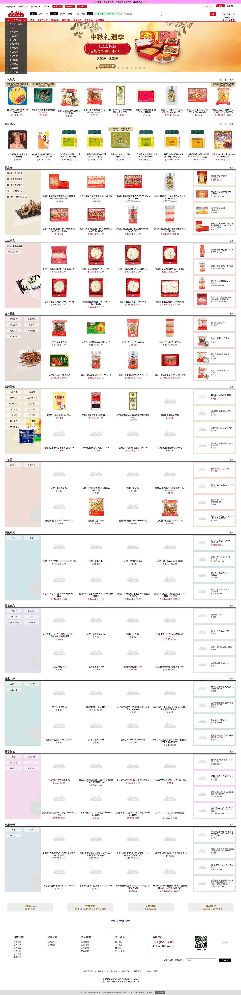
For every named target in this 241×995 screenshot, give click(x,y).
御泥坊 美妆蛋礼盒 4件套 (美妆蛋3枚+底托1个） (222, 794)
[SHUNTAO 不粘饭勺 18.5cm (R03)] (202, 867)
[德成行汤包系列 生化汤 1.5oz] (202, 372)
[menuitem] (14, 6)
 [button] (25, 23)
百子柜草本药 (100, 14)
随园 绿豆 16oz (217, 615)
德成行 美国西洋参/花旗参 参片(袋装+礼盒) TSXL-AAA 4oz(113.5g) (222, 226)
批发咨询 (17, 956)
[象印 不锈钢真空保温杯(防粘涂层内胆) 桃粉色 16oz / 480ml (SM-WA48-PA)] (202, 883)
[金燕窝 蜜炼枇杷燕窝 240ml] (202, 251)
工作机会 (119, 944)
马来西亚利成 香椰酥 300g (221, 648)
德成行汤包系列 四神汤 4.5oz (220, 356)
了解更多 (148, 992)
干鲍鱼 (62, 14)
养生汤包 (128, 14)
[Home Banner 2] (120, 47)
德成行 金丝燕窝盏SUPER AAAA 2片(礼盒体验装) (221, 299)
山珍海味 (14, 47)
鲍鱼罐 (70, 14)
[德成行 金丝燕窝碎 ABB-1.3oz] (202, 283)
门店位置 (113, 971)
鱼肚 (83, 14)
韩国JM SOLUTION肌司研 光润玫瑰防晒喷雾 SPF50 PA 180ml (222, 810)
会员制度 (17, 947)
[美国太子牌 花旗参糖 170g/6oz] (202, 178)
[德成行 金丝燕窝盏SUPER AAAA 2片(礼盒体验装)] (202, 299)
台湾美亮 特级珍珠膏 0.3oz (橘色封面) (221, 761)
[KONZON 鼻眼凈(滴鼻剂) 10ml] (202, 413)
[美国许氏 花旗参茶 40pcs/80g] (202, 210)
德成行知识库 (229, 19)
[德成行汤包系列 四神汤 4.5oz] (202, 356)
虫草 (40, 14)
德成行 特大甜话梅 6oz (220, 632)
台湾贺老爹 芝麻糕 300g (220, 664)
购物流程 (17, 941)
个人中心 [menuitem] (205, 6)
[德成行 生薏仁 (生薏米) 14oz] (202, 486)
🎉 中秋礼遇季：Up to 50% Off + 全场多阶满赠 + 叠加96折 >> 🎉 (120, 1)
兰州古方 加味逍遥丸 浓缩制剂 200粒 (222, 445)
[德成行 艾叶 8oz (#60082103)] (202, 502)
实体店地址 (119, 950)
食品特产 (14, 51)
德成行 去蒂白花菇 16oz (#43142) (220, 543)
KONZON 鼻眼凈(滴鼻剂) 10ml (221, 413)
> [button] (226, 79)
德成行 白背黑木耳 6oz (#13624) (220, 591)
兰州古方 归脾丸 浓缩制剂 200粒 (221, 397)
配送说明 (51, 941)
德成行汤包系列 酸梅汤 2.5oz (220, 340)
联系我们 (119, 947)
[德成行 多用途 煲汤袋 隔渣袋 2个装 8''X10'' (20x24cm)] (202, 851)
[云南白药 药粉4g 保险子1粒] (202, 429)
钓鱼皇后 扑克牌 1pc (219, 721)
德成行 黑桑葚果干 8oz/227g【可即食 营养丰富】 (222, 518)
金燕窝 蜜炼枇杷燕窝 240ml (222, 250)
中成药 (120, 14)
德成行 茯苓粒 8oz (218, 323)
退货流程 (85, 944)
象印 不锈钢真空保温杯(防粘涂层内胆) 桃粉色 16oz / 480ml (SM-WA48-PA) (222, 883)
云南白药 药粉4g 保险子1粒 (222, 429)
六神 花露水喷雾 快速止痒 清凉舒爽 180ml (222, 689)
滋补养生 (14, 31)
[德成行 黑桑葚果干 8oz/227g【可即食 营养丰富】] (202, 518)
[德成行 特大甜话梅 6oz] (202, 632)
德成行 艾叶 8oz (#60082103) (217, 502)
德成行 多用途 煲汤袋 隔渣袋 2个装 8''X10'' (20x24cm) (222, 851)
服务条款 (137, 971)
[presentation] (120, 47)
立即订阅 (225, 960)
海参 (90, 14)
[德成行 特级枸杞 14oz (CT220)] (202, 575)
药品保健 (14, 35)
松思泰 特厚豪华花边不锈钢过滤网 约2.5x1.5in (222, 737)
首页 (32, 19)
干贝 (77, 14)
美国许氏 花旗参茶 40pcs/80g (218, 210)
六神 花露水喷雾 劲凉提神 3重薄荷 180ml (222, 705)
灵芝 (46, 14)
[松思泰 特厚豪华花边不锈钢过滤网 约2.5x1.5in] (202, 737)
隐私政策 (125, 971)
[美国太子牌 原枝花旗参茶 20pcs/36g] (202, 194)
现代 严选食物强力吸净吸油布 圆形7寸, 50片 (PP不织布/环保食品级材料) (222, 835)
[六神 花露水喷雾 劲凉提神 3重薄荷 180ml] (202, 705)
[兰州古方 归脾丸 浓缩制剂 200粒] (202, 397)
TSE (16, 14)
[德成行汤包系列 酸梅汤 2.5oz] (202, 340)
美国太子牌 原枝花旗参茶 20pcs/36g (221, 194)
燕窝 (33, 14)
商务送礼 (17, 953)
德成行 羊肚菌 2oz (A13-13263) (220, 559)
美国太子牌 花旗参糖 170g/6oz (219, 178)
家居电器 (14, 63)
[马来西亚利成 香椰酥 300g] (202, 648)
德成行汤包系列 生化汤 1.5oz (220, 372)
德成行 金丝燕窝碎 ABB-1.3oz (220, 283)
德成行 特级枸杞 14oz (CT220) (219, 575)
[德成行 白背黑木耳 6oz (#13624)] (202, 591)
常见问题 (17, 950)
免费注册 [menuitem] (230, 6)
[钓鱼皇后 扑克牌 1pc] (202, 721)
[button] (24, 20)
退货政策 (85, 941)
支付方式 (17, 944)
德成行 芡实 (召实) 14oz (220, 469)
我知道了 (160, 992)
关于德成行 (119, 941)
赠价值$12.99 (12, 83)
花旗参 (53, 14)
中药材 (13, 39)
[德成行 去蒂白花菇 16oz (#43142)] (202, 543)
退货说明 (85, 947)
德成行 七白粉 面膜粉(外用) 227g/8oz (222, 778)
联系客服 (85, 950)
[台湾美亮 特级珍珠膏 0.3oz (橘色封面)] (202, 762)
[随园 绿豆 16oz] (202, 616)
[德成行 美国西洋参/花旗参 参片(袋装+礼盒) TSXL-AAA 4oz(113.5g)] (202, 226)
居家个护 (14, 55)
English (149, 971)
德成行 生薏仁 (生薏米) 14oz (222, 486)
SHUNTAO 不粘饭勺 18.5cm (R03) (222, 867)
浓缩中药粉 (111, 14)
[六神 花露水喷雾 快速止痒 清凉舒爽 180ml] (202, 689)
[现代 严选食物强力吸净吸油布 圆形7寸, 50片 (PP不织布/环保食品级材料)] (202, 835)
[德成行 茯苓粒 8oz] (202, 324)
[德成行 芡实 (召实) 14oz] (202, 470)
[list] (81, 14)
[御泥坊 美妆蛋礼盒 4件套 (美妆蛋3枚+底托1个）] (202, 794)
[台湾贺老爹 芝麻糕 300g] (202, 664)
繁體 (155, 971)
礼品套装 (14, 67)
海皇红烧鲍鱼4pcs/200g (19, 84)
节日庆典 (14, 71)
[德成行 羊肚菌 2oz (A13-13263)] (202, 559)
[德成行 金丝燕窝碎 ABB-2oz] (202, 267)
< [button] (220, 79)
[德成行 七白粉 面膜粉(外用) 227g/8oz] (202, 778)
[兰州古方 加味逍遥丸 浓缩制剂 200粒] (202, 445)
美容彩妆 (14, 59)
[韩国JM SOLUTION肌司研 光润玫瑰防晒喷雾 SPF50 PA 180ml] (202, 810)
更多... (232, 79)
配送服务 (51, 944)
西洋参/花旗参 (16, 23)
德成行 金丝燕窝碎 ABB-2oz (222, 267)
